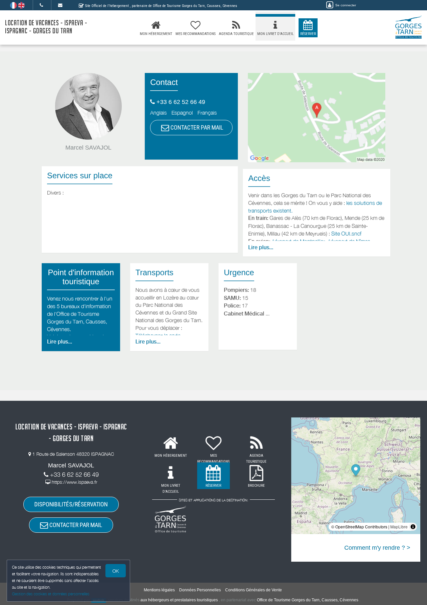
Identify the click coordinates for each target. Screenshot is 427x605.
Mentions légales (159, 590)
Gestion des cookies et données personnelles (50, 593)
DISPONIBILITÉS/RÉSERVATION (71, 504)
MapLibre (399, 526)
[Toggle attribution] (413, 527)
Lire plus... (260, 247)
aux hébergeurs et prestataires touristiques (179, 600)
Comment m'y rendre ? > (377, 547)
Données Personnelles (200, 590)
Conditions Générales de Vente (253, 590)
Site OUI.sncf (346, 234)
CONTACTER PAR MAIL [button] (196, 127)
